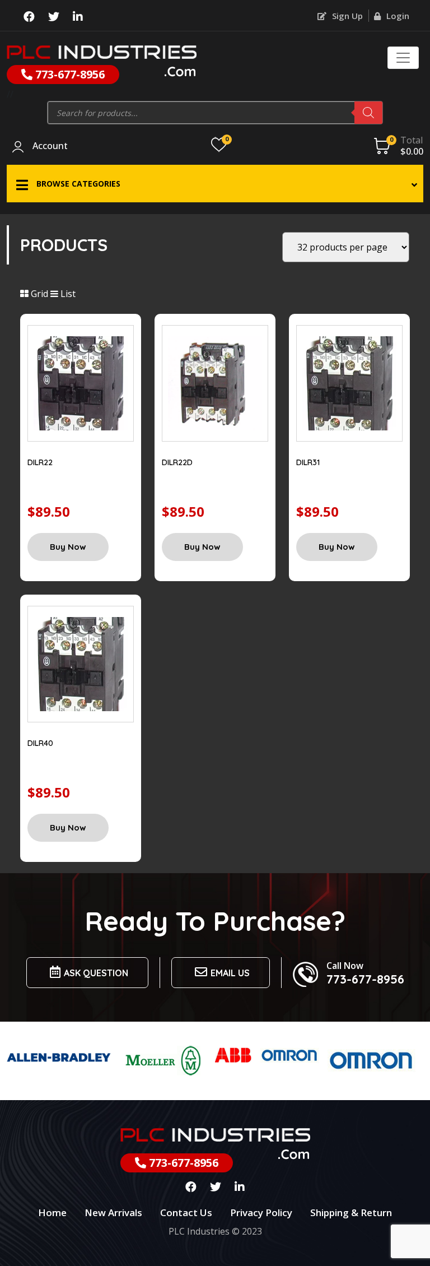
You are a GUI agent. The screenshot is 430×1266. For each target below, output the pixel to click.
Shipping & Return (351, 1212)
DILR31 (308, 462)
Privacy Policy (261, 1212)
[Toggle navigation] (403, 58)
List (67, 293)
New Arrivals (113, 1212)
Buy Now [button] (68, 546)
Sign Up (346, 15)
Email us (230, 973)
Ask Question (96, 973)
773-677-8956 (68, 74)
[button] (215, 183)
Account (50, 146)
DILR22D (177, 462)
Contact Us (186, 1212)
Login (396, 15)
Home (52, 1212)
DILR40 (40, 743)
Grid (38, 293)
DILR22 (40, 462)
